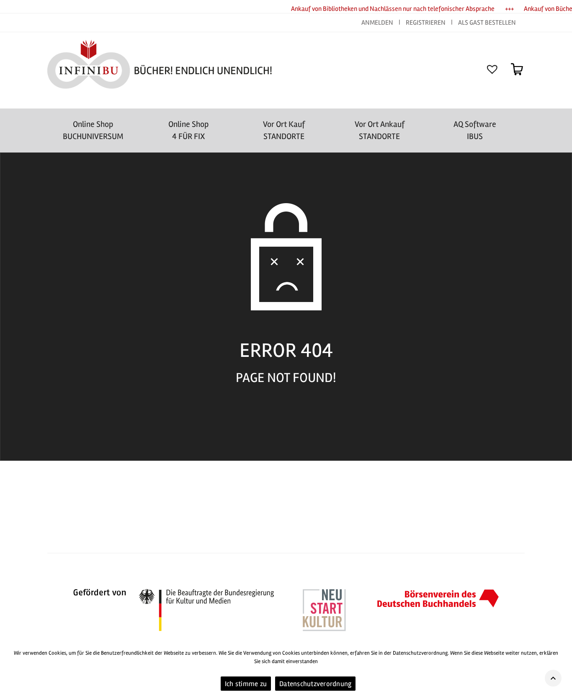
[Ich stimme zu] (561, 670)
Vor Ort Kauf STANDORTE (284, 130)
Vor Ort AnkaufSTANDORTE (380, 130)
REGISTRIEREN (426, 22)
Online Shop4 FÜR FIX (188, 130)
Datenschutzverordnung (315, 683)
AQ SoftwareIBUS (474, 130)
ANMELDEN (377, 22)
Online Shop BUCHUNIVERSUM (93, 130)
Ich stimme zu (246, 683)
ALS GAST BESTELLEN (487, 22)
